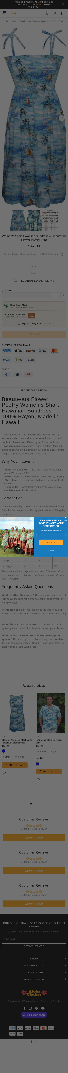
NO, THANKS (51, 550)
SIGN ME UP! (51, 542)
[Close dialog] (65, 519)
